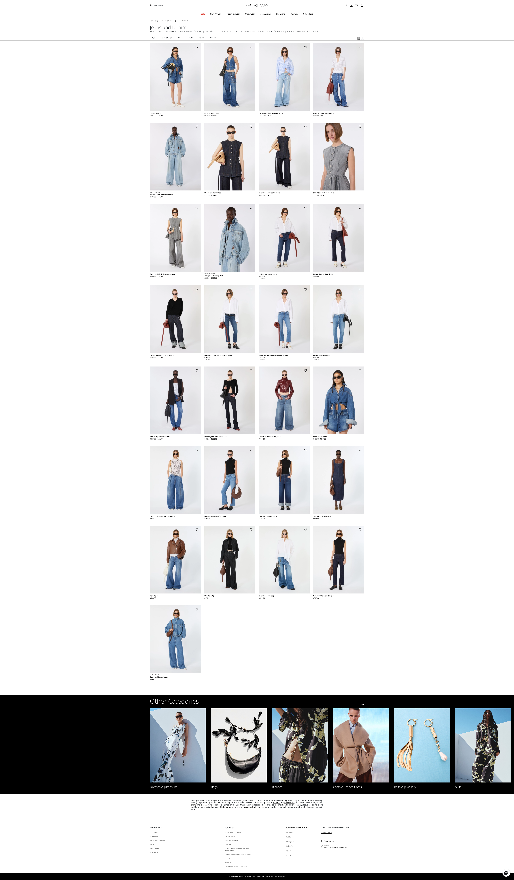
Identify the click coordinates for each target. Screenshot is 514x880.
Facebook (289, 832)
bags (225, 807)
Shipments (154, 836)
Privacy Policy (230, 836)
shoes (231, 807)
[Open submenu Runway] (300, 14)
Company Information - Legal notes (238, 854)
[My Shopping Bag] (362, 5)
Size (179, 38)
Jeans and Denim (181, 21)
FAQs (152, 844)
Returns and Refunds (157, 840)
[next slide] (362, 704)
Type (154, 38)
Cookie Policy (230, 844)
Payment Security (231, 840)
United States (326, 832)
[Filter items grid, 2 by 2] (362, 38)
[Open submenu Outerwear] (257, 14)
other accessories (247, 807)
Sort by (213, 38)
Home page (154, 21)
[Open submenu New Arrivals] (223, 14)
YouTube (289, 851)
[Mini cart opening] (365, 5)
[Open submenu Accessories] (272, 14)
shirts (193, 804)
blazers (204, 804)
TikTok (288, 855)
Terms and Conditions (233, 832)
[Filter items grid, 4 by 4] (358, 38)
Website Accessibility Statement (236, 866)
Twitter (288, 837)
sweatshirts (289, 802)
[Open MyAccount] (354, 5)
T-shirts (276, 802)
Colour (201, 38)
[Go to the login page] (351, 5)
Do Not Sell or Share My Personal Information (237, 849)
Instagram (290, 841)
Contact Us (154, 832)
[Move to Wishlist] (196, 47)
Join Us (227, 858)
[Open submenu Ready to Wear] (242, 14)
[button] (506, 873)
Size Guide (154, 852)
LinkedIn (289, 846)
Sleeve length (167, 38)
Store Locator (329, 841)
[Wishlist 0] (356, 5)
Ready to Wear (167, 21)
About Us (228, 862)
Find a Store (154, 848)
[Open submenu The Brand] (287, 14)
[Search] (346, 5)
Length (190, 38)
